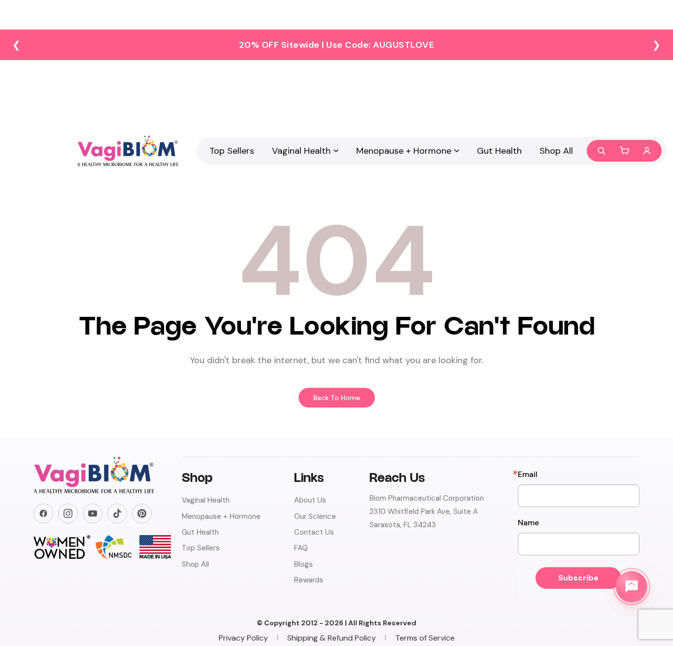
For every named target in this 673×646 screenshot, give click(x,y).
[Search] (601, 151)
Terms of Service (425, 638)
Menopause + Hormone (403, 151)
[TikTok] (117, 513)
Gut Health (499, 151)
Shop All (556, 151)
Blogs (303, 564)
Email (528, 474)
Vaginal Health (301, 151)
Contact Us (314, 532)
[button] (624, 151)
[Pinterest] (142, 513)
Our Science (315, 516)
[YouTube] (92, 513)
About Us (310, 500)
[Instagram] (68, 513)
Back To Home (336, 397)
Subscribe (578, 578)
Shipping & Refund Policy (331, 638)
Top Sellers (231, 151)
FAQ (301, 548)
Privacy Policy (243, 638)
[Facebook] (43, 513)
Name (528, 523)
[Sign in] (647, 151)
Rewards (308, 580)
